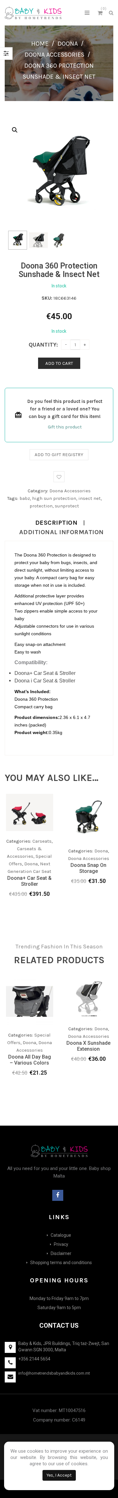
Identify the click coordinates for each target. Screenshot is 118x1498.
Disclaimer (61, 1253)
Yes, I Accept (59, 1475)
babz (25, 498)
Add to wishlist (59, 476)
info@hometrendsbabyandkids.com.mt (54, 1373)
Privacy (61, 1244)
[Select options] (23, 854)
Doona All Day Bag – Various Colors (29, 1060)
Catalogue (61, 1235)
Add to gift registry (59, 454)
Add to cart (59, 363)
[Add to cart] (82, 847)
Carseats (42, 841)
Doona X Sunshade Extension (88, 1046)
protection (41, 506)
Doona (68, 43)
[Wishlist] (35, 855)
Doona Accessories (54, 54)
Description (56, 522)
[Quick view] (48, 854)
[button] (14, 130)
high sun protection (54, 498)
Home (39, 43)
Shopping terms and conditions (61, 1262)
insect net (89, 498)
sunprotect (67, 506)
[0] (101, 14)
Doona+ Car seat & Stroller (29, 881)
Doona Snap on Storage (88, 868)
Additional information (61, 532)
